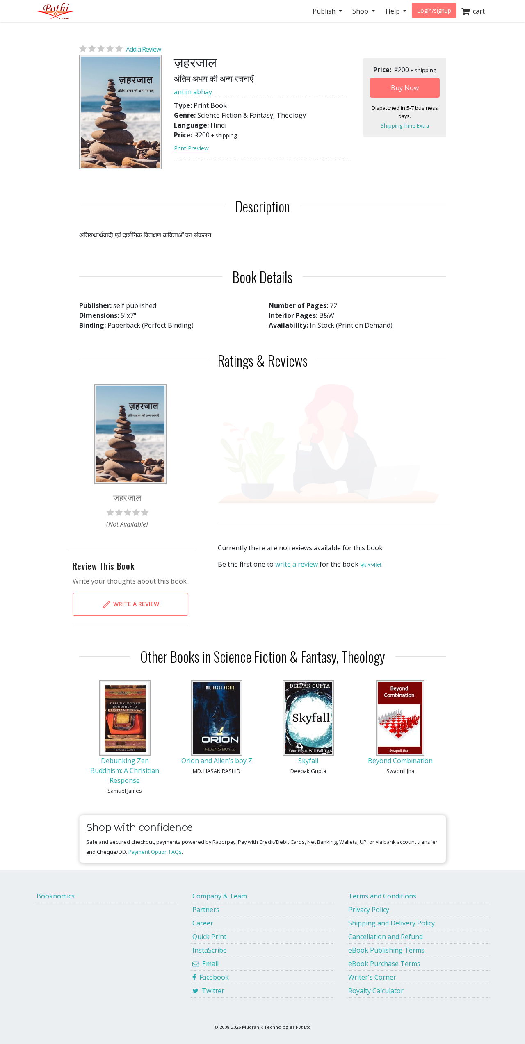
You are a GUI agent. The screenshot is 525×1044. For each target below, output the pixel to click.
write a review (296, 564)
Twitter (211, 990)
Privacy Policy (368, 909)
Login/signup (434, 10)
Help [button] (394, 11)
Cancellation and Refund (385, 936)
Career (202, 923)
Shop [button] (361, 11)
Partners (205, 909)
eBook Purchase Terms (384, 963)
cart (477, 11)
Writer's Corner (372, 977)
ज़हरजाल (370, 564)
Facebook (212, 977)
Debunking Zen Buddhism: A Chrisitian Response (124, 770)
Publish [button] (325, 11)
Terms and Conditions (382, 895)
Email (209, 963)
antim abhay (193, 91)
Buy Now (405, 87)
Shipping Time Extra (405, 125)
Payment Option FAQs (155, 851)
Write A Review (135, 604)
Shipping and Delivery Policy (391, 923)
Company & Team (219, 895)
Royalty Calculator (376, 990)
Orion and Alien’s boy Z (216, 760)
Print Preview (191, 148)
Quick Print (209, 936)
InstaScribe (209, 950)
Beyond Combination (400, 760)
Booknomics (56, 895)
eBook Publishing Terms (386, 950)
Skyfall (308, 760)
